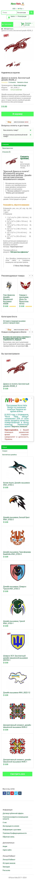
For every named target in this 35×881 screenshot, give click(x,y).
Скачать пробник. (24, 157)
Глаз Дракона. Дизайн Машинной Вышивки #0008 (9, 299)
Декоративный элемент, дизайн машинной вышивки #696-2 (17, 726)
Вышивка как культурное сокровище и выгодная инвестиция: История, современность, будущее (16, 338)
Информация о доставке (12, 830)
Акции (5, 846)
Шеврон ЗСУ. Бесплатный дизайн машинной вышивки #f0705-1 (15, 658)
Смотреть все (17, 774)
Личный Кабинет (9, 859)
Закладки (6, 867)
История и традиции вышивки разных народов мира (14, 322)
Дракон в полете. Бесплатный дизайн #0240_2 (17, 30)
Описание (5, 144)
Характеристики (7, 148)
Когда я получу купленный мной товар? (15, 135)
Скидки (4, 451)
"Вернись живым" (19, 426)
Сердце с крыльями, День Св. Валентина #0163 (24, 299)
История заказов (9, 863)
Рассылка (6, 870)
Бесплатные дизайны (9, 455)
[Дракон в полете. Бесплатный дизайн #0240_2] (9, 65)
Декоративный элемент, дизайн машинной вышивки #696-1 (17, 761)
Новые (4, 447)
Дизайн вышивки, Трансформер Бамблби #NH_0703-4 (17, 553)
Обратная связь (8, 837)
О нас (5, 822)
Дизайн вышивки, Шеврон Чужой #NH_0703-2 (14, 588)
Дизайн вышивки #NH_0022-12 (16, 692)
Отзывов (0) (6, 152)
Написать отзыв (22, 82)
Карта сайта (7, 850)
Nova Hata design (20, 85)
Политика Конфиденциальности (15, 833)
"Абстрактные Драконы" (19, 252)
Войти (13, 16)
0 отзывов (12, 82)
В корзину (18, 114)
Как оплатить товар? (10, 130)
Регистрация (22, 16)
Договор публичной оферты (13, 813)
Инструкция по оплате (11, 826)
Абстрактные (8, 29)
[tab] (17, 130)
